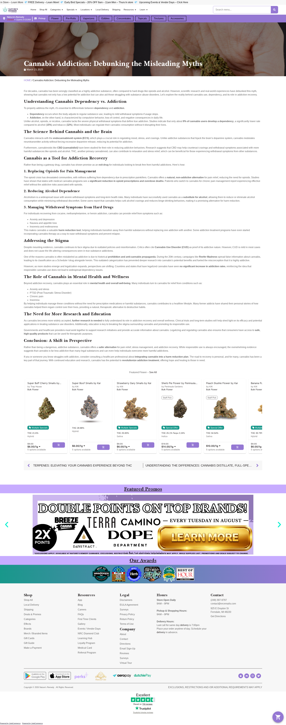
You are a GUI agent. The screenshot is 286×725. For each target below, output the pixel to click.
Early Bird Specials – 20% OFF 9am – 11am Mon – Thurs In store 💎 (66, 2)
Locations (85, 9)
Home (33, 9)
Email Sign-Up (127, 648)
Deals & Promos (32, 614)
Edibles (105, 18)
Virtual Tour (126, 663)
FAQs (81, 614)
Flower (55, 18)
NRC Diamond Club (88, 633)
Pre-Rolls (71, 18)
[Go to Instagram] (252, 675)
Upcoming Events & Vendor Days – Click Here (128, 2)
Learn (142, 9)
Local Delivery (102, 9)
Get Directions (218, 616)
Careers (82, 609)
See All (153, 372)
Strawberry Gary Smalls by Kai (134, 383)
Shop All (43, 9)
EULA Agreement (129, 605)
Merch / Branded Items (36, 633)
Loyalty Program (86, 643)
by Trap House (34, 386)
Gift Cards (29, 638)
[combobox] (34, 445)
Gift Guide (29, 643)
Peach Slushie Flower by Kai (222, 383)
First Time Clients (87, 619)
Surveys (124, 609)
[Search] (274, 9)
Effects (27, 624)
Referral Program (87, 652)
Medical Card (85, 648)
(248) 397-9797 (219, 600)
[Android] (246, 675)
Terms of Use (127, 624)
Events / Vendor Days (89, 628)
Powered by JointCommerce (10, 723)
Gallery (81, 624)
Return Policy (127, 619)
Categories (55, 9)
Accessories (177, 18)
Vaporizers (88, 18)
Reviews (124, 653)
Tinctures (159, 18)
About (123, 634)
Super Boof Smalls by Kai (86, 383)
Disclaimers (126, 600)
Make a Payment (33, 648)
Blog (80, 605)
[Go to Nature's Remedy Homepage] (10, 9)
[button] (24, 18)
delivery (184, 625)
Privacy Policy (127, 614)
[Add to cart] (58, 445)
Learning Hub (85, 638)
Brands (27, 628)
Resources (129, 9)
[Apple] (240, 675)
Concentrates (124, 18)
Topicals (142, 18)
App (80, 600)
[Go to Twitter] (258, 675)
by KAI (75, 386)
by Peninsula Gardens (172, 386)
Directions (125, 644)
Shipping (116, 9)
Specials (70, 9)
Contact (124, 639)
